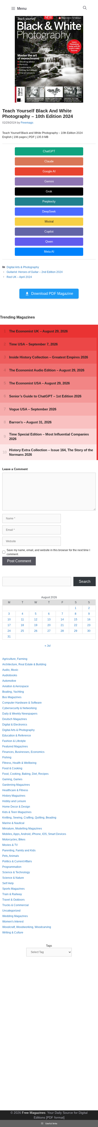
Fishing (6, 757)
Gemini (49, 181)
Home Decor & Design (16, 806)
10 (9, 619)
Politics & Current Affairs (17, 861)
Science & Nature (13, 877)
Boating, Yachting (13, 691)
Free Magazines (33, 1112)
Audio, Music (10, 669)
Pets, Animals (10, 856)
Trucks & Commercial (15, 905)
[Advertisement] (36, 1034)
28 (62, 630)
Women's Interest (12, 921)
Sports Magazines (13, 888)
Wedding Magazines (15, 916)
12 (35, 619)
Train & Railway (12, 894)
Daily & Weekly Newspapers (19, 713)
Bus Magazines (11, 697)
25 (22, 630)
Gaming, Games (12, 779)
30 (88, 630)
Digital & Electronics (14, 724)
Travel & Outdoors (13, 899)
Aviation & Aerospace (15, 686)
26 (35, 630)
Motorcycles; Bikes (13, 839)
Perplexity (49, 201)
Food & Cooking (12, 768)
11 (22, 619)
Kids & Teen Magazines (16, 812)
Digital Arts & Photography (23, 267)
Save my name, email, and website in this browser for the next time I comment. (48, 552)
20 (49, 625)
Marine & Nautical (13, 823)
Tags (49, 945)
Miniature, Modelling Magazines (22, 828)
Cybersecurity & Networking (19, 708)
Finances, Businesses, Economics (23, 752)
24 (9, 630)
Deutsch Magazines (14, 719)
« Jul (48, 645)
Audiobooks (9, 675)
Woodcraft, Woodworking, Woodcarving (26, 927)
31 (9, 636)
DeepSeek (49, 211)
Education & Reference (16, 735)
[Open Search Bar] (85, 8)
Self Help (8, 883)
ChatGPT (49, 151)
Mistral (49, 221)
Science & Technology (16, 872)
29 (75, 630)
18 (22, 625)
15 (75, 619)
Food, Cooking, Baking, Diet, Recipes (25, 773)
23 (88, 625)
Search (84, 581)
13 (49, 619)
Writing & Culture (12, 932)
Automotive (9, 680)
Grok (49, 191)
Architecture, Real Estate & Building (24, 664)
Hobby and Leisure (14, 801)
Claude (49, 161)
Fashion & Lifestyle (14, 741)
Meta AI (49, 251)
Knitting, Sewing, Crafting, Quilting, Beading (29, 817)
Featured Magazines (15, 746)
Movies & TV (10, 845)
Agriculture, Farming (14, 659)
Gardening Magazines (16, 784)
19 (35, 625)
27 (49, 630)
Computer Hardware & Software (22, 702)
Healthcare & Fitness (15, 790)
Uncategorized (11, 910)
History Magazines (13, 795)
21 (62, 625)
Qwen (49, 241)
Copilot (49, 231)
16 (88, 619)
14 (62, 619)
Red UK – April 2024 (19, 277)
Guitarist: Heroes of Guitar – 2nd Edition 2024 (35, 272)
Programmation (11, 866)
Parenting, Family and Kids (19, 850)
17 (9, 625)
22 (75, 625)
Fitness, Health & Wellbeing (19, 762)
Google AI (49, 171)
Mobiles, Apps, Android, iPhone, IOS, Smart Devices (34, 834)
